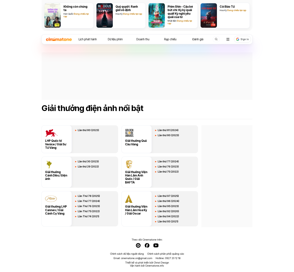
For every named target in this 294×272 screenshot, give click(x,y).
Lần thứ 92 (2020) (168, 211)
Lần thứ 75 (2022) (168, 171)
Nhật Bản (172, 20)
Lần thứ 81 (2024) (167, 130)
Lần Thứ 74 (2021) (88, 216)
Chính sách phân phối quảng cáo (165, 253)
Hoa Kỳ (119, 13)
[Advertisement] (147, 76)
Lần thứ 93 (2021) (167, 221)
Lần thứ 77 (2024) (168, 161)
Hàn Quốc (68, 13)
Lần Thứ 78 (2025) (88, 196)
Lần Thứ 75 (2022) (88, 211)
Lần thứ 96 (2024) (168, 201)
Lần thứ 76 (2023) (168, 166)
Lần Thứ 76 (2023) (88, 206)
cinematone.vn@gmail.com (136, 258)
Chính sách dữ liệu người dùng (127, 253)
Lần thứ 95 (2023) (168, 206)
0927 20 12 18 (173, 258)
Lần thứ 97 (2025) (168, 196)
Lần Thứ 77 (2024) (88, 201)
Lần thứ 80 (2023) (88, 130)
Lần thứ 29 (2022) (88, 166)
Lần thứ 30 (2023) (88, 161)
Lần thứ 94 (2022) (168, 216)
